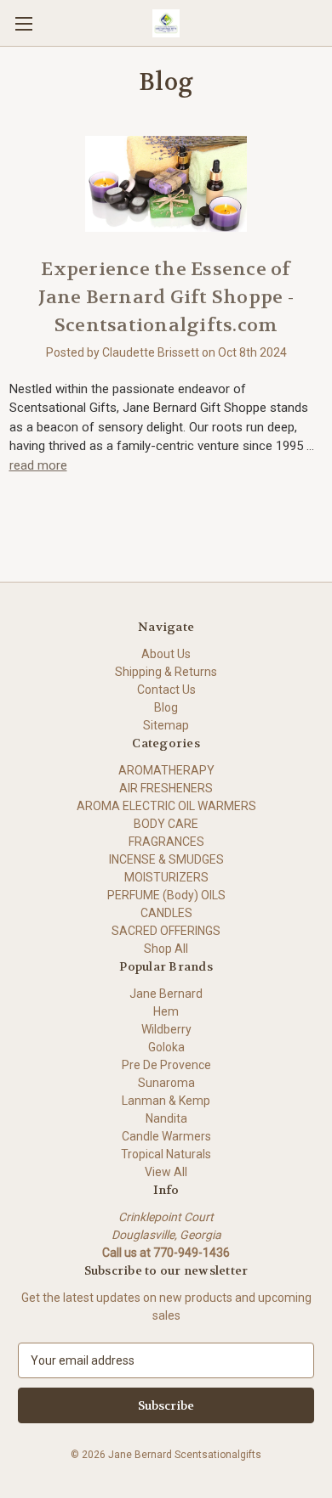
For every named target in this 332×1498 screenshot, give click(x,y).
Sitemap (166, 725)
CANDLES (166, 913)
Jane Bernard (166, 993)
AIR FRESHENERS (166, 788)
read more (38, 465)
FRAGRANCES (166, 841)
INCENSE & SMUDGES (166, 859)
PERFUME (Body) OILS (166, 895)
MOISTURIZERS (166, 877)
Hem (166, 1011)
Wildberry (166, 1029)
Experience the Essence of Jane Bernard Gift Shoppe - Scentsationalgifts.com (166, 297)
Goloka (166, 1047)
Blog (166, 707)
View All (166, 1172)
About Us (166, 654)
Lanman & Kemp (166, 1100)
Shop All (166, 948)
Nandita (166, 1118)
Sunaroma (166, 1083)
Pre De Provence (166, 1065)
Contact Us (166, 689)
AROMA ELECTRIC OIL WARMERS (166, 806)
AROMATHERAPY (166, 770)
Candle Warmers (166, 1136)
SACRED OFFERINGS (166, 931)
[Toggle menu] (23, 23)
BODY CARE (166, 824)
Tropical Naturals (166, 1154)
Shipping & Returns (166, 672)
